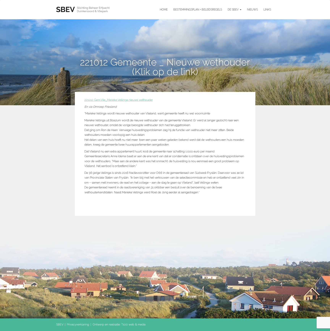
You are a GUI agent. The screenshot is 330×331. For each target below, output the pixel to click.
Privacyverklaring (78, 324)
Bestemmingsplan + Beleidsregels (197, 9)
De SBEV (233, 9)
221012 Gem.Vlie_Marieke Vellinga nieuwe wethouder (118, 100)
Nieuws (252, 9)
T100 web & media (133, 324)
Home (164, 9)
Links (267, 9)
